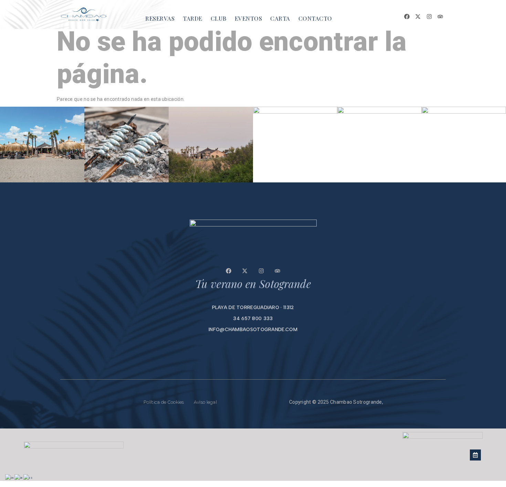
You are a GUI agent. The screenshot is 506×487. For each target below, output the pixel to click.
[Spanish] (28, 478)
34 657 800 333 (253, 318)
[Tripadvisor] (440, 16)
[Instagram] (429, 16)
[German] (19, 478)
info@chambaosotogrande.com (253, 329)
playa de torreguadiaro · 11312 (253, 307)
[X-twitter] (417, 16)
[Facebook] (406, 16)
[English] (9, 478)
